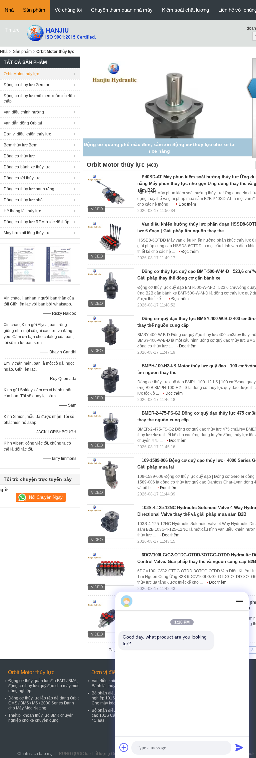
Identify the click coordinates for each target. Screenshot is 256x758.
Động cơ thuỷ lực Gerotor (26, 85)
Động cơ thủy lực (19, 156)
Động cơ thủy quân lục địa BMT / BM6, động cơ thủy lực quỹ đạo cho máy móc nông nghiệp (43, 685)
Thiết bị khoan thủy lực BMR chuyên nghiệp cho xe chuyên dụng (41, 718)
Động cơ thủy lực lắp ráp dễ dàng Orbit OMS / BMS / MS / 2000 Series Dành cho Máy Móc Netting (43, 703)
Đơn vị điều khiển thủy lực (27, 134)
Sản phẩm (34, 10)
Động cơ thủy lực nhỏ (23, 200)
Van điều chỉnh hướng (24, 112)
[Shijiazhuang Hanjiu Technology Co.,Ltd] (61, 33)
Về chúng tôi (68, 10)
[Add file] (124, 747)
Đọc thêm (187, 204)
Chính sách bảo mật (35, 753)
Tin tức (12, 30)
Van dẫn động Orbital (23, 123)
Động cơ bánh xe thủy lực (27, 167)
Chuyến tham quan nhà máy (122, 10)
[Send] (239, 747)
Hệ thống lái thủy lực (22, 211)
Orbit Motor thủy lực (21, 74)
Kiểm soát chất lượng (185, 10)
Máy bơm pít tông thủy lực (27, 233)
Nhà (9, 10)
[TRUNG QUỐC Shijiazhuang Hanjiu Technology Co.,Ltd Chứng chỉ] (22, 264)
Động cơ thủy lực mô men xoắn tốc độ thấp (38, 98)
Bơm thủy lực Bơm (20, 145)
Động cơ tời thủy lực (22, 178)
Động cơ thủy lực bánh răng (29, 189)
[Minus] (239, 601)
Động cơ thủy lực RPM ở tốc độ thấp (36, 222)
